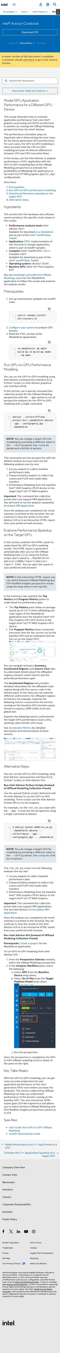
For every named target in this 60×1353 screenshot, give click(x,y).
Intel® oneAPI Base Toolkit (23, 260)
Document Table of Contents (28, 90)
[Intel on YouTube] (26, 1232)
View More (26, 43)
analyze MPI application (20, 505)
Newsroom (8, 1182)
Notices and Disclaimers (17, 1284)
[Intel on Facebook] (3, 1232)
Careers (6, 1197)
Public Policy (9, 1219)
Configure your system (22, 327)
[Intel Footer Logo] (8, 1322)
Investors (7, 1189)
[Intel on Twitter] (11, 1232)
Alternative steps (18, 199)
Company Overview (13, 1167)
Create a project (29, 943)
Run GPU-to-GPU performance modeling (32, 190)
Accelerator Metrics (20, 727)
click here (28, 59)
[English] (47, 4)
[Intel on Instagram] (33, 1232)
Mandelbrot (20, 244)
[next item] (58, 12)
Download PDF (30, 32)
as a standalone (44, 232)
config (41, 445)
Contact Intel (9, 1174)
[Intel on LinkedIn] (18, 1232)
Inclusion (7, 1212)
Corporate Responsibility (16, 1204)
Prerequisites (16, 187)
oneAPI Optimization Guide (24, 1133)
